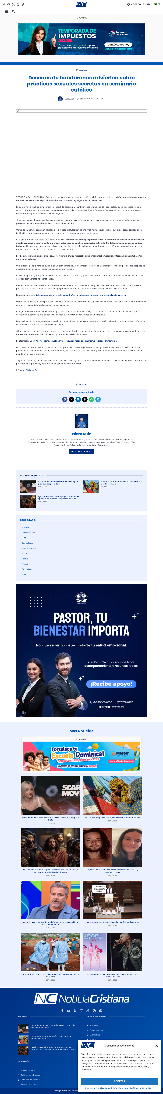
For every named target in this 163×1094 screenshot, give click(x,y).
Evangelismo (27, 543)
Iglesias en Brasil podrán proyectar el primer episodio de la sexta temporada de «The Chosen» (58, 498)
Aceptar (119, 1081)
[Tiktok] (23, 4)
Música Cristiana (29, 548)
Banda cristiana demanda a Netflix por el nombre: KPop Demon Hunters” (112, 975)
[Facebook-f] (4, 4)
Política (25, 559)
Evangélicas (27, 569)
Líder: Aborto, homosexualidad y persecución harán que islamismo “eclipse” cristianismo (73, 341)
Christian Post (33, 370)
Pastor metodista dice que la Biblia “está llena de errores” (112, 922)
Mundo (25, 564)
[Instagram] (18, 4)
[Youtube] (8, 4)
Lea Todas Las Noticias (81, 451)
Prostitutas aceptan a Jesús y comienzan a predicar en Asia (121, 482)
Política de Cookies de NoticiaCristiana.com (106, 1088)
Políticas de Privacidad (141, 1088)
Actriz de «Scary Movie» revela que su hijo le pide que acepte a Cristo (58, 482)
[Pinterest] (94, 1010)
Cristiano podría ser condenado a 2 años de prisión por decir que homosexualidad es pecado (81, 295)
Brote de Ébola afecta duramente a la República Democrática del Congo (50, 975)
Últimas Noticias (31, 475)
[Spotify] (100, 1010)
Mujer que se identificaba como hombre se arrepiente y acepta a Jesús (112, 871)
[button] (156, 1045)
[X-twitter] (13, 4)
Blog (24, 574)
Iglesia (25, 538)
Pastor (24, 553)
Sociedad (83, 70)
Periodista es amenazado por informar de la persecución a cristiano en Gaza (50, 923)
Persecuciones (28, 533)
